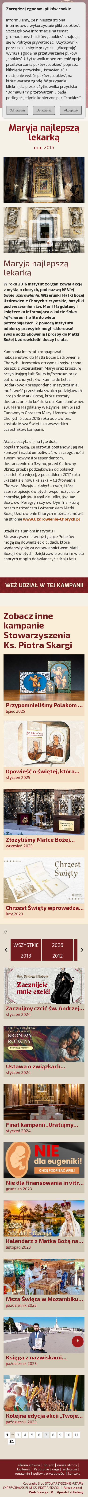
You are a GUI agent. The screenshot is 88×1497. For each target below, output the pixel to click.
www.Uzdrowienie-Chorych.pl (51, 519)
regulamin (22, 1473)
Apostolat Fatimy (70, 1492)
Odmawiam (17, 110)
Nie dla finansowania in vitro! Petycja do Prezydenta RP (45, 1185)
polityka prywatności (49, 1473)
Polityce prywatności (35, 42)
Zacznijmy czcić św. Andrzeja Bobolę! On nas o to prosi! (44, 1011)
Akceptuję (71, 110)
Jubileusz (24, 1469)
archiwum (69, 1469)
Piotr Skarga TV (41, 1492)
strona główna (29, 1465)
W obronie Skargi (46, 1469)
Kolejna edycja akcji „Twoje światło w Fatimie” (42, 1418)
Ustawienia (44, 110)
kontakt (74, 1473)
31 (11, 1441)
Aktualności (73, 1488)
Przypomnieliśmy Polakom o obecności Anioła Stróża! (43, 708)
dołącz (49, 1465)
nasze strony (67, 1465)
